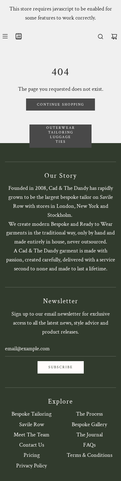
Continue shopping (60, 104)
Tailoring (60, 132)
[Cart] (114, 36)
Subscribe (60, 367)
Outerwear (60, 127)
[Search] (100, 36)
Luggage (60, 137)
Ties (61, 141)
